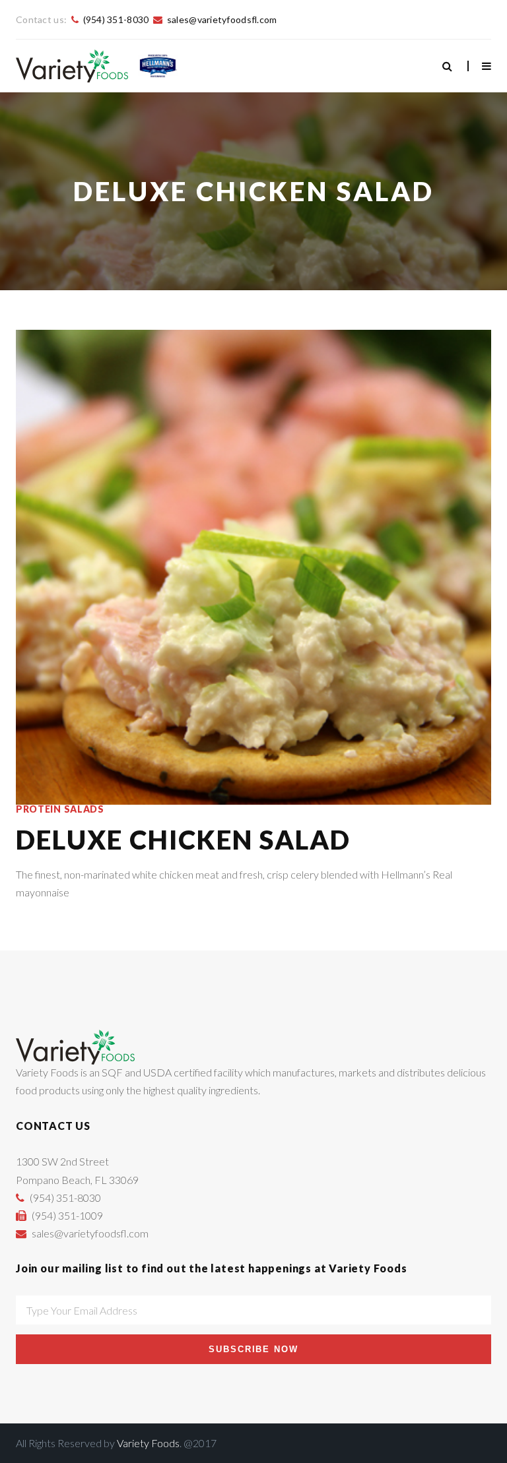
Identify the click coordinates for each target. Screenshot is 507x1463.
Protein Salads (60, 809)
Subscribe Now (253, 1349)
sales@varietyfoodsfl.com (222, 19)
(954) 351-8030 (116, 19)
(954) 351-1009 (67, 1215)
